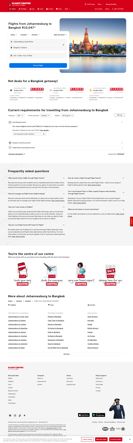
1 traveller (23, 34)
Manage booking (111, 4)
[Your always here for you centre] (110, 274)
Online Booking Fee (51, 428)
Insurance (69, 378)
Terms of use (121, 422)
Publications (12, 394)
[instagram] (15, 415)
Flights (14, 9)
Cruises (50, 9)
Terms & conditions (110, 422)
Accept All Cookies (115, 439)
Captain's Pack (71, 384)
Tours (41, 9)
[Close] (130, 439)
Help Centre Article (58, 201)
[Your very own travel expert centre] (81, 274)
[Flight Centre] (16, 368)
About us (40, 378)
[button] (66, 354)
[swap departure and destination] (63, 45)
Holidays (24, 9)
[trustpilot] (25, 415)
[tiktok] (20, 415)
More (66, 9)
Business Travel (13, 391)
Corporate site (41, 381)
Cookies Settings (87, 439)
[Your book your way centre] (22, 274)
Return (13, 34)
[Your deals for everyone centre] (51, 274)
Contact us (99, 381)
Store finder (99, 384)
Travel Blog (11, 397)
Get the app (91, 4)
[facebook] (10, 415)
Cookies (98, 391)
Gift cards (69, 381)
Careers (39, 384)
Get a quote (98, 9)
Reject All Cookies (101, 439)
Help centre (99, 378)
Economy (34, 34)
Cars (33, 9)
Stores (107, 9)
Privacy (98, 387)
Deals (60, 9)
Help (99, 4)
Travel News (12, 403)
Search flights (38, 65)
